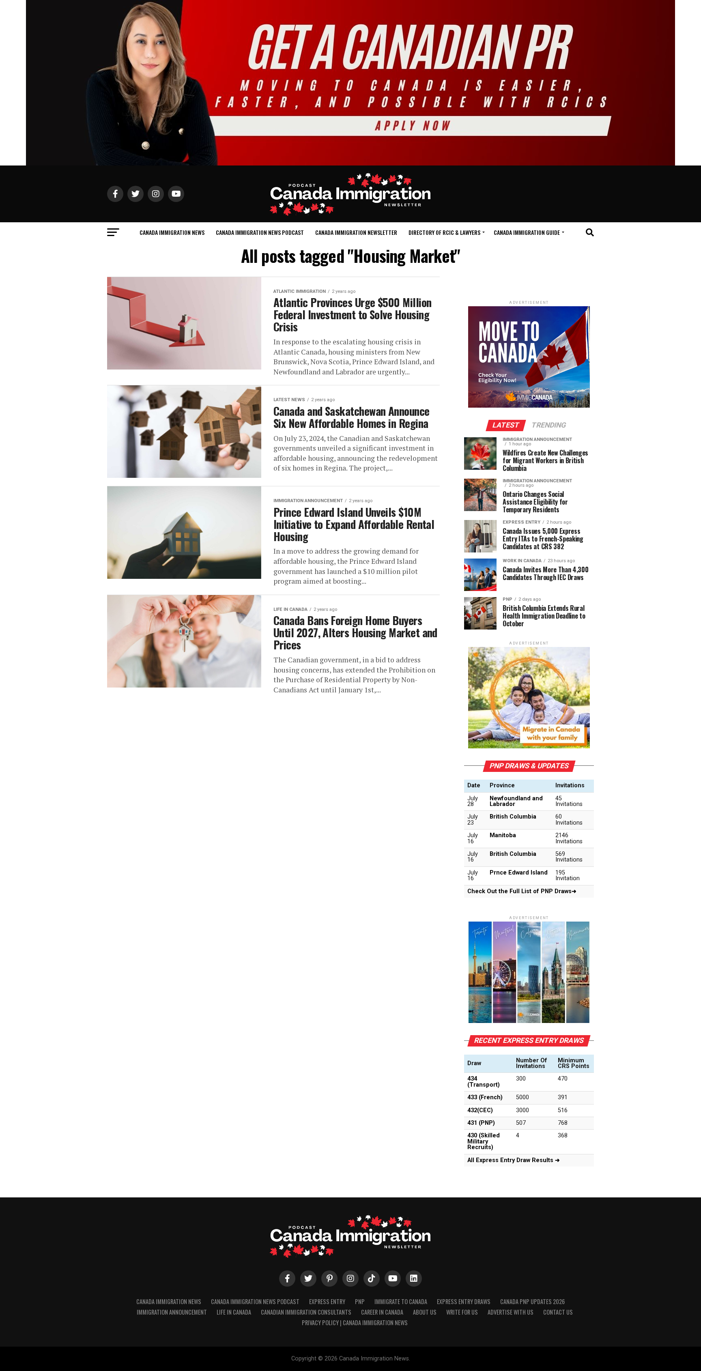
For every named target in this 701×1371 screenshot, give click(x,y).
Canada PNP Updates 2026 (532, 1301)
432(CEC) (480, 1110)
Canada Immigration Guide (527, 232)
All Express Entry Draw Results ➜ (513, 1160)
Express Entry (327, 1301)
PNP (360, 1301)
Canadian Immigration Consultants (306, 1312)
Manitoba (503, 835)
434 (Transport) (483, 1081)
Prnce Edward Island (519, 872)
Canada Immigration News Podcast (260, 232)
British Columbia (513, 816)
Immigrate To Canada (400, 1301)
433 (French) (485, 1097)
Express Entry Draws (463, 1301)
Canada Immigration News (172, 232)
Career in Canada (382, 1312)
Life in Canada (234, 1312)
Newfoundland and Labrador (516, 801)
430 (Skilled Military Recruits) (483, 1141)
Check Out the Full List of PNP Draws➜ (521, 891)
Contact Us (558, 1312)
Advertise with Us (510, 1312)
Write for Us (462, 1312)
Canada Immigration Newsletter (356, 232)
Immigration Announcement (172, 1312)
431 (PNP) (481, 1123)
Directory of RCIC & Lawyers (444, 232)
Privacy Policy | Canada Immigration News (355, 1322)
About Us (425, 1312)
